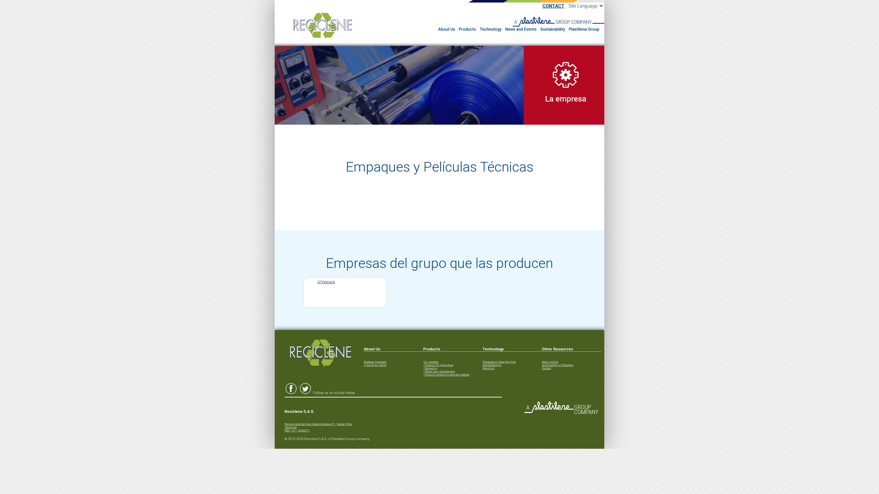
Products (467, 29)
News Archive (550, 362)
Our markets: (431, 362)
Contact (553, 6)
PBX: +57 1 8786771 (297, 430)
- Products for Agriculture (438, 365)
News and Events (521, 29)
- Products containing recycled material (446, 374)
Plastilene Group (584, 29)
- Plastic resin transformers (439, 371)
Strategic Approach (375, 362)
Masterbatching (492, 365)
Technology (491, 29)
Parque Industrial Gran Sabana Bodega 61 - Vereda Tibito (318, 424)
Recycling (488, 368)
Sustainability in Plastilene (557, 365)
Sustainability (552, 29)
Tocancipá (291, 427)
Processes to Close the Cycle (499, 362)
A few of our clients (375, 365)
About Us (446, 29)
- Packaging (430, 368)
